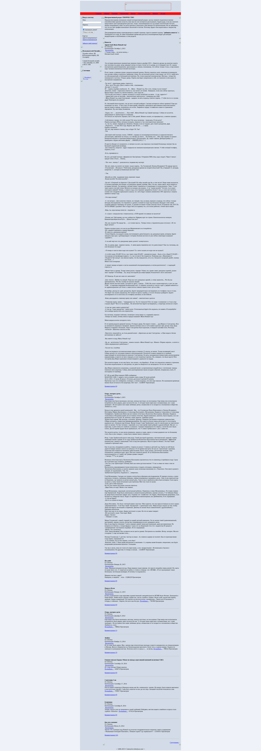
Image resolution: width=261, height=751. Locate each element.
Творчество (124, 13)
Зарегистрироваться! (90, 39)
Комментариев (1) (111, 630)
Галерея (114, 13)
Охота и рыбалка (144, 13)
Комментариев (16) (111, 735)
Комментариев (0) (111, 386)
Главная (98, 13)
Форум (155, 13)
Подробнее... (144, 601)
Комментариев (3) (111, 652)
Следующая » (174, 742)
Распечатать (109, 50)
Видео (133, 13)
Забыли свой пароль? (90, 43)
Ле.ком (162, 13)
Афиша (106, 13)
